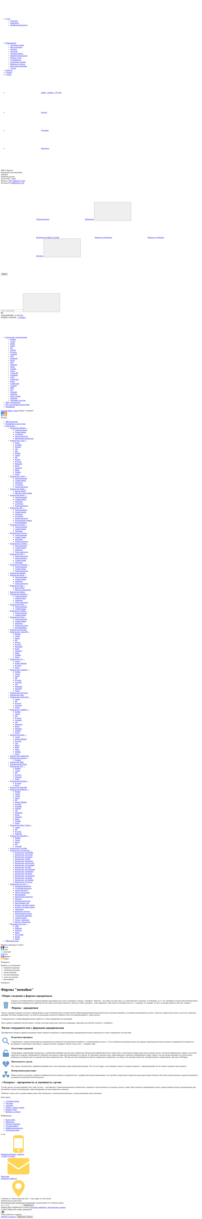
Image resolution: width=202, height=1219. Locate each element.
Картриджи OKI (16, 554)
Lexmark (13, 354)
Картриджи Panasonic (18, 565)
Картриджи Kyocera (18, 533)
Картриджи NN (16, 766)
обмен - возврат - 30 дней (51, 93)
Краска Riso (19, 588)
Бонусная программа (18, 66)
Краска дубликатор (22, 922)
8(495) (19, 181)
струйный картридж (11, 970)
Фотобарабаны (21, 523)
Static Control (15, 396)
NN (11, 390)
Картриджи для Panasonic (25, 869)
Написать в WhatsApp (103, 237)
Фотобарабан (20, 895)
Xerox (12, 371)
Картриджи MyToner (18, 764)
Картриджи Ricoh (17, 575)
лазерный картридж (11, 968)
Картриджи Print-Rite (18, 787)
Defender (18, 928)
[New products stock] (2, 313)
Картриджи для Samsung (24, 876)
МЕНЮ (4, 274)
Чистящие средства (18, 400)
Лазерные (19, 483)
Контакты (45, 148)
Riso (12, 363)
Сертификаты (15, 60)
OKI (12, 356)
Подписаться (28, 1205)
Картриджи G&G (17, 695)
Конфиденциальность (19, 25)
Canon (12, 342)
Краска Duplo (20, 491)
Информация (11, 43)
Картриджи (10, 426)
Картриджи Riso (16, 586)
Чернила (18, 899)
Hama (17, 932)
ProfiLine (13, 394)
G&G (12, 377)
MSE (12, 388)
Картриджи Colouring (18, 670)
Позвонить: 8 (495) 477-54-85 (47, 237)
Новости (9, 70)
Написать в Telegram (156, 237)
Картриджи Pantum (17, 573)
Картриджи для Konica (24, 861)
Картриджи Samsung (18, 594)
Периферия (10, 407)
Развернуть (5, 962)
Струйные (19, 434)
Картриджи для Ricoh (23, 874)
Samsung (13, 365)
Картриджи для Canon (24, 855)
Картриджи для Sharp (23, 878)
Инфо (10, 411)
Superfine (13, 398)
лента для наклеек (10, 977)
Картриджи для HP (22, 859)
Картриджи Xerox (17, 617)
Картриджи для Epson (23, 857)
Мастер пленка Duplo (23, 493)
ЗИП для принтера (13, 402)
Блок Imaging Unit (22, 903)
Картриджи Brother (17, 428)
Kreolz (17, 937)
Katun (12, 381)
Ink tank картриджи (22, 901)
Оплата (44, 112)
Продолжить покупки (25, 1217)
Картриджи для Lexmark (24, 865)
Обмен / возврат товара (15, 1108)
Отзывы (9, 72)
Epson (12, 346)
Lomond (13, 386)
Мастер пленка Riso (23, 590)
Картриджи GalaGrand (19, 697)
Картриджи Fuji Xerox (19, 693)
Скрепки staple (21, 918)
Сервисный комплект (23, 916)
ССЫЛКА (22, 317)
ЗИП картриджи (12, 941)
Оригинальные (21, 430)
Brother (13, 339)
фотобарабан (8, 979)
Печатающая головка (23, 520)
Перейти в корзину (8, 1217)
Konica (13, 350)
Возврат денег (16, 58)
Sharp (12, 367)
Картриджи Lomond (18, 758)
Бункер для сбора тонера (25, 905)
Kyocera (13, 352)
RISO (17, 747)
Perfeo (17, 939)
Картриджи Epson (17, 495)
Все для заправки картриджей (17, 405)
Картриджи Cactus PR (19, 632)
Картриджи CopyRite (18, 848)
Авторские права (17, 45)
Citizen (17, 796)
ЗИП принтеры (12, 422)
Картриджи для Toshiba (24, 880)
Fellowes (18, 930)
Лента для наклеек (22, 893)
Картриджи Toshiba (18, 611)
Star (16, 451)
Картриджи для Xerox (23, 882)
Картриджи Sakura (17, 592)
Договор (13, 49)
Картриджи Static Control (20, 825)
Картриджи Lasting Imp (19, 756)
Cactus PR (14, 373)
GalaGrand (14, 379)
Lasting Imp (14, 384)
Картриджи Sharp (17, 605)
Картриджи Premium (18, 781)
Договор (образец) (13, 1124)
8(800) (17, 183)
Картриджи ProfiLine (18, 790)
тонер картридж (9, 972)
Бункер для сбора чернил (25, 907)
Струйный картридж (23, 888)
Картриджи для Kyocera (24, 863)
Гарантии (14, 21)
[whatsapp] (89, 201)
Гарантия (14, 51)
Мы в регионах (16, 47)
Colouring (14, 375)
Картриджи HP (16, 508)
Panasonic (14, 358)
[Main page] (18, 168)
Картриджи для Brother (24, 853)
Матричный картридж (24, 897)
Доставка (45, 130)
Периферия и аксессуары (16, 424)
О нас (8, 19)
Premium (13, 392)
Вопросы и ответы (17, 64)
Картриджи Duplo (17, 489)
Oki (16, 449)
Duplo (12, 344)
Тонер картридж (21, 436)
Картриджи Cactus (17, 441)
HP (11, 348)
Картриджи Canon (17, 476)
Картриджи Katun (17, 735)
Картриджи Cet (16, 659)
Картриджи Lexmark (18, 544)
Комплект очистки (22, 911)
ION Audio (19, 935)
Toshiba (13, 369)
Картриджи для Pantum (24, 871)
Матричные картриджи (24, 438)
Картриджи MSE (17, 762)
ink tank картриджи (11, 975)
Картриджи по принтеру (20, 850)
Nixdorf (18, 447)
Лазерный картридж (23, 886)
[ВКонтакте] (2, 413)
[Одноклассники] (5, 413)
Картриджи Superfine (18, 836)
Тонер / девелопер (22, 920)
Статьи (13, 68)
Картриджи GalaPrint (18, 710)
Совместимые (20, 432)
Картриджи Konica (17, 525)
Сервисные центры (18, 62)
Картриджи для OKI (23, 867)
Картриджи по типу (18, 884)
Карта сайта (10, 1120)
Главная (4, 411)
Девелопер (19, 909)
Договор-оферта (16, 54)
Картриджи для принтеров (16, 337)
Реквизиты (14, 23)
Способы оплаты (12, 1101)
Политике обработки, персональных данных (48, 1207)
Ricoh (12, 360)
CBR (17, 926)
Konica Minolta (21, 663)
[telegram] (54, 201)
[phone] (18, 201)
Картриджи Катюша (18, 630)
